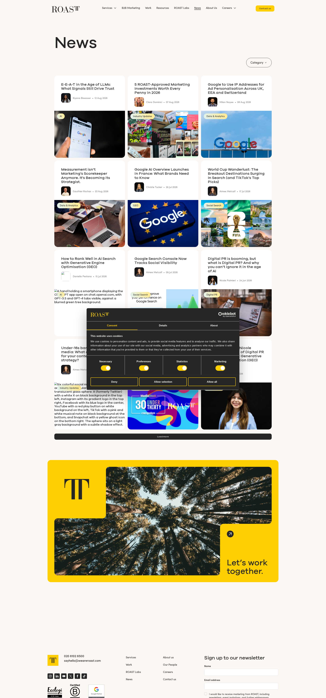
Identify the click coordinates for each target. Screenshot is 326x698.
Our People (170, 664)
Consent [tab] (112, 325)
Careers (227, 7)
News (197, 7)
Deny (114, 381)
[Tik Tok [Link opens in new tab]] (84, 676)
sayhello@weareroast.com (82, 660)
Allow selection (163, 381)
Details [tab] (163, 325)
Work (148, 7)
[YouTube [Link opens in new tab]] (64, 676)
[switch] (144, 368)
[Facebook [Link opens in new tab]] (77, 676)
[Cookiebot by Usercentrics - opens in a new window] (221, 314)
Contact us (265, 8)
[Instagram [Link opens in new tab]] (50, 676)
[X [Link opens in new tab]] (70, 676)
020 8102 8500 (74, 656)
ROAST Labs (181, 7)
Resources (162, 7)
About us (168, 657)
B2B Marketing (131, 7)
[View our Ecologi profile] (55, 692)
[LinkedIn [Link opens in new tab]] (57, 676)
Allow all (212, 381)
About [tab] (214, 325)
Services (107, 7)
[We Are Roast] (66, 8)
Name (207, 666)
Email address (212, 679)
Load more (163, 436)
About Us (211, 7)
